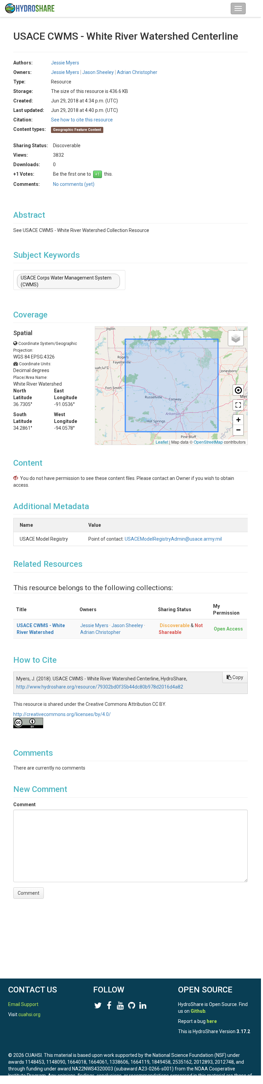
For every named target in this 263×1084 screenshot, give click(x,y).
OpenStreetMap (208, 442)
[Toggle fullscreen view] (238, 405)
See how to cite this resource (82, 119)
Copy (237, 677)
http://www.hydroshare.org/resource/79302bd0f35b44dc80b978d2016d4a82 (99, 687)
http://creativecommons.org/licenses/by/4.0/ (62, 714)
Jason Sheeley (127, 625)
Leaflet (162, 442)
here (212, 1021)
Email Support (23, 1004)
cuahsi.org (29, 1014)
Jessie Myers (94, 625)
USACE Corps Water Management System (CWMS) (66, 281)
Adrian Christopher (100, 632)
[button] (235, 338)
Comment (24, 804)
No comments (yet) (73, 184)
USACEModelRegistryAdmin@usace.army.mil (173, 539)
